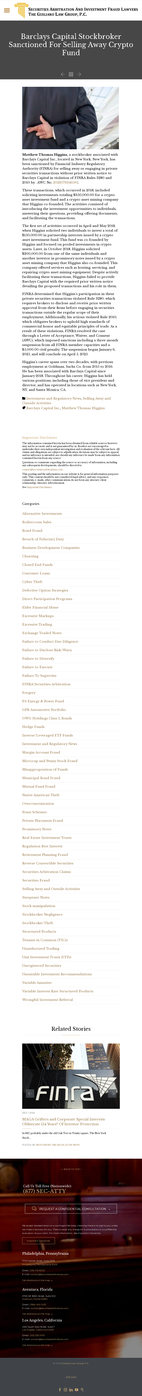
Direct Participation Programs (47, 599)
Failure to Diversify (38, 659)
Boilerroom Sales (36, 522)
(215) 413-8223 (37, 1270)
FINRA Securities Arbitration (46, 684)
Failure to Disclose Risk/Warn (47, 650)
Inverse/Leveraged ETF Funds (47, 735)
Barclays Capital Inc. (43, 408)
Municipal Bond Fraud (41, 778)
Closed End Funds (37, 565)
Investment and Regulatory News (53, 398)
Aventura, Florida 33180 (35, 1299)
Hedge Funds (33, 727)
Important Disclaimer (39, 487)
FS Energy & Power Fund (43, 701)
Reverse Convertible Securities (47, 863)
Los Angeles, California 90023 (38, 1329)
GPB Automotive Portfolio (44, 710)
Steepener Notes (36, 897)
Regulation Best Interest (42, 846)
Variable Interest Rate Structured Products (57, 991)
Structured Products (39, 932)
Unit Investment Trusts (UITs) (46, 957)
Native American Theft (41, 795)
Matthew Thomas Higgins (83, 408)
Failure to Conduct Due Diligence (50, 642)
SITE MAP (71, 1377)
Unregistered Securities (41, 966)
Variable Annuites (37, 983)
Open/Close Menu (7, 10)
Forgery (29, 693)
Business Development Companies (51, 548)
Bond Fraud (32, 531)
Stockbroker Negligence (42, 915)
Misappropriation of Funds (45, 770)
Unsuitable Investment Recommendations (57, 974)
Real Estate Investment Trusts (47, 838)
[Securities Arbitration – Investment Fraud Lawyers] (75, 10)
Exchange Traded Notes (42, 633)
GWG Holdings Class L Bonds (47, 718)
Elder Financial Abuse (40, 607)
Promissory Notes (36, 829)
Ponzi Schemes (34, 812)
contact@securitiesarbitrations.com (42, 469)
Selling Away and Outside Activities (51, 889)
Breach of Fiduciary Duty (43, 539)
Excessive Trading (37, 625)
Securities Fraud (36, 880)
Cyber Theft (32, 582)
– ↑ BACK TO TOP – (71, 1169)
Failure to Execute (37, 667)
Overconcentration (38, 804)
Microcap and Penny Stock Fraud (49, 761)
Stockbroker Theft (37, 923)
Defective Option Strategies (45, 590)
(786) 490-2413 (38, 1304)
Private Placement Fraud (42, 821)
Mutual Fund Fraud (38, 787)
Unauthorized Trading (40, 949)
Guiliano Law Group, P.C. (75, 1363)
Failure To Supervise (39, 676)
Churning (30, 556)
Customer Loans (36, 573)
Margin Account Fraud (41, 752)
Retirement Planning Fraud (45, 855)
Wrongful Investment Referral (47, 1000)
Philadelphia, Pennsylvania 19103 (39, 1264)
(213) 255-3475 (37, 1335)
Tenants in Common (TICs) (45, 940)
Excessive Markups (38, 616)
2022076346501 (65, 182)
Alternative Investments (42, 514)
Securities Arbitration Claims (46, 872)
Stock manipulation (38, 906)
